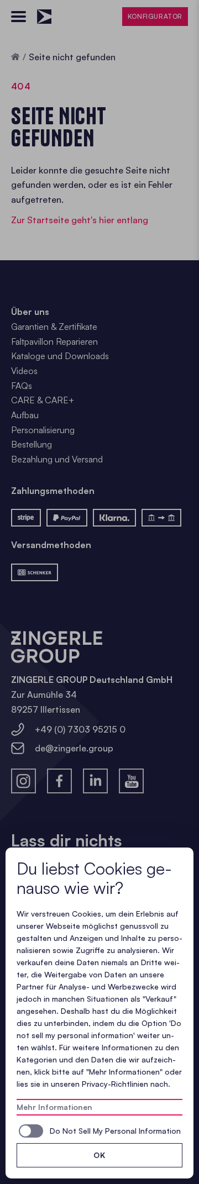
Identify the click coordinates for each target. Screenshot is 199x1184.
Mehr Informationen (54, 1107)
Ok (99, 1155)
